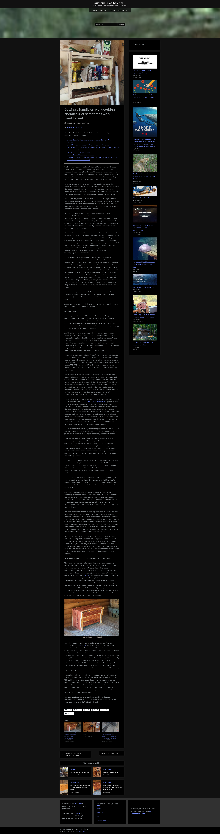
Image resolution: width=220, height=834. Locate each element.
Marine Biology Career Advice (143, 287)
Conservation (80, 127)
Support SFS (122, 10)
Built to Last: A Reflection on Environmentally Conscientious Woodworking (113, 787)
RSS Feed (78, 804)
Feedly (77, 813)
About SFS (103, 10)
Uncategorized (74, 782)
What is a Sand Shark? (141, 198)
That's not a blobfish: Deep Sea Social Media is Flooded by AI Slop (144, 264)
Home (95, 10)
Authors (113, 10)
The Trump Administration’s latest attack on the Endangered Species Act (144, 176)
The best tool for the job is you (79, 772)
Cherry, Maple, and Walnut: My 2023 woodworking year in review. (80, 787)
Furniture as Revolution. (90, 733)
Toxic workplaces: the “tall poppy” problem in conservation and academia (144, 97)
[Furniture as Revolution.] (91, 727)
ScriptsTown (81, 831)
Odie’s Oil (82, 645)
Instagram (86, 575)
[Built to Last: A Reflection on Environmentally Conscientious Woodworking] (72, 727)
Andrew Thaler (84, 123)
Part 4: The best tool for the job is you (80, 155)
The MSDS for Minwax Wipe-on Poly (94, 402)
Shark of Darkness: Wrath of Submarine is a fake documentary (143, 227)
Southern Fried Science (108, 2)
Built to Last (71, 127)
